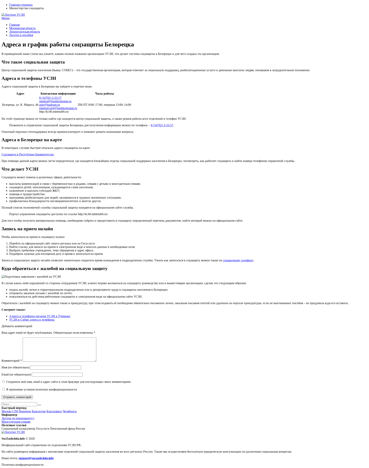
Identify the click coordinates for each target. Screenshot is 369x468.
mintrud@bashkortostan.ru (55, 101)
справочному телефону (238, 260)
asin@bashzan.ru (49, 104)
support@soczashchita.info (36, 458)
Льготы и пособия (21, 35)
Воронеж (25, 411)
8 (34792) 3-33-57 (50, 97)
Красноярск (54, 411)
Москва (7, 411)
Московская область (22, 28)
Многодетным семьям (16, 421)
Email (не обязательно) (16, 374)
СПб (15, 411)
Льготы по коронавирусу (18, 418)
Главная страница (20, 4)
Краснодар (39, 411)
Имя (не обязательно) (15, 367)
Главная (14, 24)
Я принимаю (41, 389)
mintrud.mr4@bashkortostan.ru (58, 108)
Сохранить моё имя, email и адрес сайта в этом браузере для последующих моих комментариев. (68, 381)
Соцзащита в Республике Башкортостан (28, 154)
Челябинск (70, 411)
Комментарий (12, 360)
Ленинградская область (24, 31)
